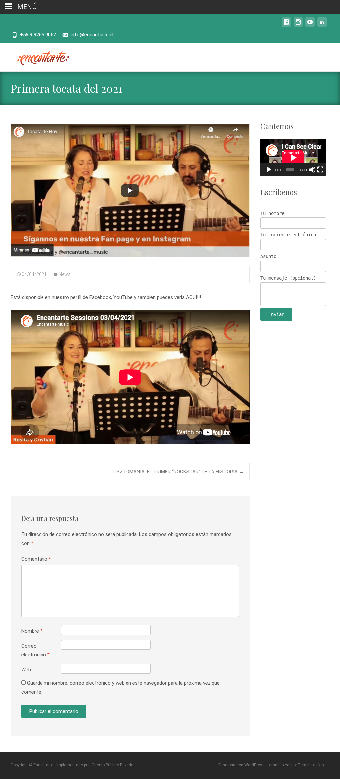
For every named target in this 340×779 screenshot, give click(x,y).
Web (26, 670)
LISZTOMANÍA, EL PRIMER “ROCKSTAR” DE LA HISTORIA (178, 472)
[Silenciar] (312, 169)
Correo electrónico (35, 650)
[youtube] (310, 25)
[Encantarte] (38, 56)
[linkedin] (322, 25)
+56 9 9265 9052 (38, 35)
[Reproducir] (269, 169)
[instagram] (298, 25)
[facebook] (286, 25)
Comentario (36, 559)
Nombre (31, 631)
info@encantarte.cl (92, 35)
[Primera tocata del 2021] (130, 190)
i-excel (284, 765)
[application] (293, 157)
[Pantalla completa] (320, 169)
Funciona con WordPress (242, 765)
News (65, 274)
